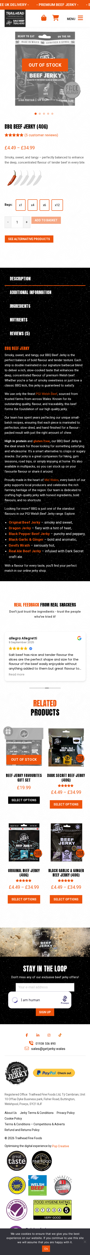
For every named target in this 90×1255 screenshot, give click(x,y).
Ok (46, 1248)
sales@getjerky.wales (47, 1049)
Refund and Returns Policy (22, 1129)
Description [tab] (20, 278)
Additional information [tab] (30, 292)
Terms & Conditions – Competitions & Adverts (35, 1124)
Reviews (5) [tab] (20, 333)
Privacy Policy (66, 1112)
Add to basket (46, 220)
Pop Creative (60, 1146)
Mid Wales (52, 480)
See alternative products (29, 239)
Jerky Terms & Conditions (37, 1112)
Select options (24, 800)
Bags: (9, 204)
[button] (36, 114)
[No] (85, 1242)
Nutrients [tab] (18, 319)
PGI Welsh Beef (46, 394)
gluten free (41, 441)
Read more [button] (16, 675)
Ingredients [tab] (20, 306)
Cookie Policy (13, 1118)
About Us (11, 1112)
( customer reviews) (41, 135)
